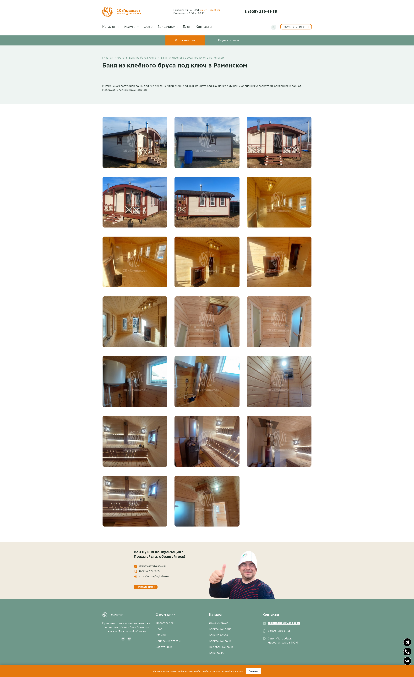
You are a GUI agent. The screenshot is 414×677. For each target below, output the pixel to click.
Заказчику (167, 26)
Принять (253, 671)
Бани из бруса (218, 635)
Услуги (130, 26)
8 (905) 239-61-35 (261, 11)
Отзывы (161, 635)
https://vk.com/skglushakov (154, 576)
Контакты (204, 26)
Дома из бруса (218, 623)
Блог (187, 26)
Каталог (109, 26)
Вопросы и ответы (168, 641)
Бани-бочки (216, 653)
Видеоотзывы (228, 40)
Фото (148, 26)
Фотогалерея (185, 40)
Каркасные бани (220, 641)
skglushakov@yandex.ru (152, 566)
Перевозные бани (221, 647)
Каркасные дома (220, 629)
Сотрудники (164, 647)
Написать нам (145, 587)
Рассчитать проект (295, 27)
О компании (165, 614)
